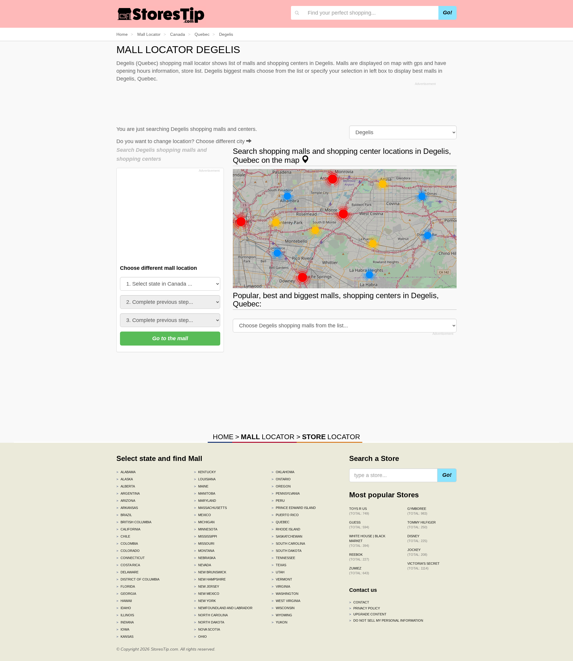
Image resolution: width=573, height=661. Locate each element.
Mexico (202, 515)
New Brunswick (210, 572)
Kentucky (205, 472)
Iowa (122, 629)
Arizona (125, 500)
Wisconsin (283, 608)
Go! (447, 13)
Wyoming (282, 615)
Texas (279, 565)
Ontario (281, 479)
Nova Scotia (207, 629)
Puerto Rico (285, 515)
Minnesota (205, 529)
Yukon (279, 622)
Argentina (128, 493)
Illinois (125, 615)
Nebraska (204, 558)
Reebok (359, 557)
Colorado (128, 550)
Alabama (125, 472)
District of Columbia (137, 579)
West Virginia (286, 601)
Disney (417, 538)
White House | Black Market (367, 540)
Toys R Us (359, 511)
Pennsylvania (286, 493)
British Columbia (133, 522)
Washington (285, 593)
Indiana (125, 622)
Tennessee (283, 558)
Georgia (126, 593)
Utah (278, 572)
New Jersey (206, 586)
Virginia (281, 586)
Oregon (281, 486)
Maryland (205, 500)
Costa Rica (128, 565)
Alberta (125, 486)
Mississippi (205, 536)
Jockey (417, 552)
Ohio (200, 636)
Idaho (123, 608)
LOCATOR (268, 437)
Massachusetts (210, 508)
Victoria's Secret (423, 566)
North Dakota (209, 622)
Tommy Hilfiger (421, 525)
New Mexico (206, 593)
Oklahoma (283, 472)
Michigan (204, 522)
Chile (123, 536)
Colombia (127, 543)
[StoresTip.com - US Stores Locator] (161, 15)
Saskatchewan (287, 536)
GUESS (359, 525)
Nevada (202, 565)
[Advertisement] (286, 102)
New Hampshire (210, 579)
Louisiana (204, 479)
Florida (125, 586)
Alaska (124, 479)
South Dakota (286, 550)
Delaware (127, 572)
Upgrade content (367, 614)
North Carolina (211, 615)
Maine (201, 486)
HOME (223, 437)
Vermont (282, 579)
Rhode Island (286, 529)
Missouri (204, 543)
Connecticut (130, 558)
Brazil (124, 515)
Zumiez (359, 570)
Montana (204, 550)
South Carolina (288, 543)
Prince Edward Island (294, 508)
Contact (359, 602)
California (128, 529)
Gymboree (417, 511)
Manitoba (204, 493)
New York (205, 601)
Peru (278, 500)
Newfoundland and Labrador (223, 608)
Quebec (280, 522)
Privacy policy (364, 608)
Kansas (124, 636)
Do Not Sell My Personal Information (386, 620)
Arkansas (127, 508)
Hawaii (124, 601)
